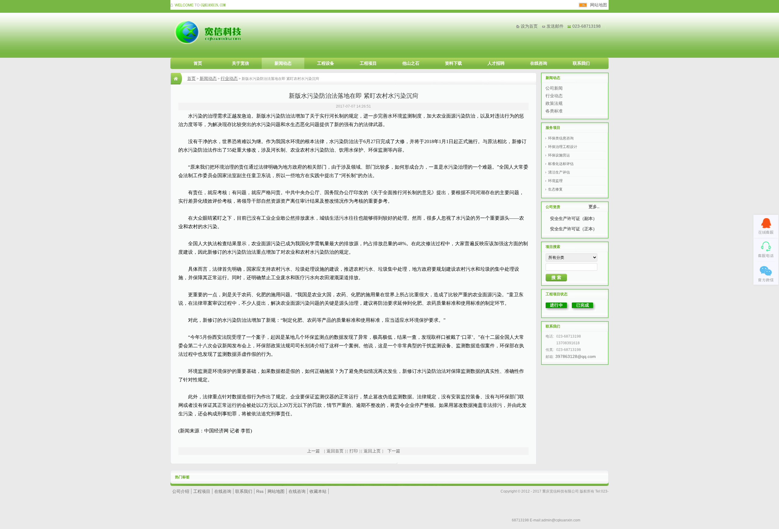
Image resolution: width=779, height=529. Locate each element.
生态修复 (555, 189)
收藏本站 (318, 491)
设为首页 (529, 26)
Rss (260, 491)
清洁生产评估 (559, 172)
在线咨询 (538, 63)
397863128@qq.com (575, 356)
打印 (353, 450)
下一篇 (393, 450)
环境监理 (555, 181)
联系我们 (581, 63)
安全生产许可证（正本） (573, 228)
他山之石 (410, 63)
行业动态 (229, 78)
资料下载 (453, 63)
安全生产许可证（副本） (573, 218)
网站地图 (598, 4)
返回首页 (335, 450)
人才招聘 (496, 63)
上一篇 (313, 450)
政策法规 (554, 103)
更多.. (594, 206)
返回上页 (372, 450)
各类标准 (554, 110)
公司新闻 (554, 88)
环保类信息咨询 (561, 138)
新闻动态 (283, 63)
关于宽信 (240, 63)
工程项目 (368, 63)
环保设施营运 (559, 155)
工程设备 (325, 63)
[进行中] (558, 309)
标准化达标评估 (561, 164)
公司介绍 (180, 491)
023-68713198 (586, 26)
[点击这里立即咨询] (765, 226)
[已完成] (584, 309)
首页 (198, 63)
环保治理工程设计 (562, 147)
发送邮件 (555, 26)
